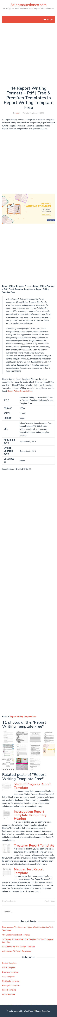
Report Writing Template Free (19, 391)
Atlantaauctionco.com (28, 4)
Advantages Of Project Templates (16, 951)
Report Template (9, 989)
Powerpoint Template (11, 985)
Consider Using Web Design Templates (18, 946)
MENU (50, 19)
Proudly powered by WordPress (20, 1011)
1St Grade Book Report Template (16, 934)
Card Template (8, 976)
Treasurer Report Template (34, 845)
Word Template (8, 994)
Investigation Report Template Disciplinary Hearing (30, 815)
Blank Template (8, 967)
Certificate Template (10, 980)
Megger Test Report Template (29, 871)
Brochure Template (10, 971)
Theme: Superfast (42, 1011)
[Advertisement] (28, 54)
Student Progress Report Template (32, 786)
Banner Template (9, 963)
